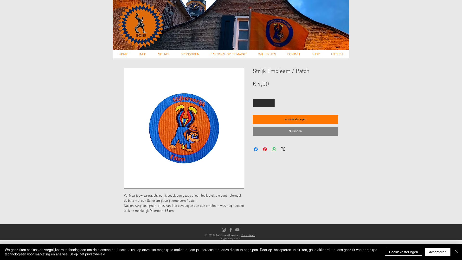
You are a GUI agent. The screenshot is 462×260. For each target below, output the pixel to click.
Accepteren (437, 251)
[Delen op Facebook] (256, 149)
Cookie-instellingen (403, 251)
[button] (143, 56)
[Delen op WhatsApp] (274, 149)
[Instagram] (223, 229)
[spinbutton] (264, 103)
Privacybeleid (248, 235)
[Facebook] (230, 229)
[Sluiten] (456, 251)
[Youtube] (237, 229)
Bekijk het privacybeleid (87, 254)
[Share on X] (283, 149)
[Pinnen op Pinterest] (265, 149)
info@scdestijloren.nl (230, 238)
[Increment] (271, 103)
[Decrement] (256, 103)
